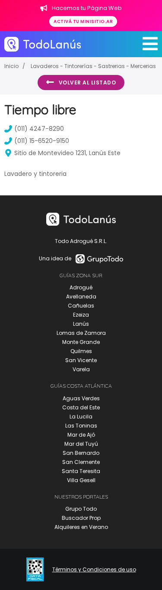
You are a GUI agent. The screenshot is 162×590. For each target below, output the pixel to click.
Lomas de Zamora (81, 333)
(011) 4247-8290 (39, 129)
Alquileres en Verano (81, 527)
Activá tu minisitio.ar (83, 21)
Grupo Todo (81, 508)
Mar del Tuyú (81, 443)
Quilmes (81, 351)
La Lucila (81, 416)
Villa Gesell (81, 480)
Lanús (81, 323)
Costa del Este (81, 407)
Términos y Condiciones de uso (94, 569)
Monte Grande (81, 342)
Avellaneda (81, 296)
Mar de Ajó (81, 434)
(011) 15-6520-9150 (41, 141)
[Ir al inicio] (42, 44)
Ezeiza (81, 314)
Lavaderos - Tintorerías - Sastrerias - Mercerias (93, 66)
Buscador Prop (81, 518)
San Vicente (81, 360)
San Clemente (81, 462)
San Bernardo (81, 453)
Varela (81, 369)
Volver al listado (87, 82)
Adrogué (81, 287)
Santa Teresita (81, 471)
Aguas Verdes (81, 398)
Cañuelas (81, 305)
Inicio (11, 66)
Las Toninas (81, 425)
